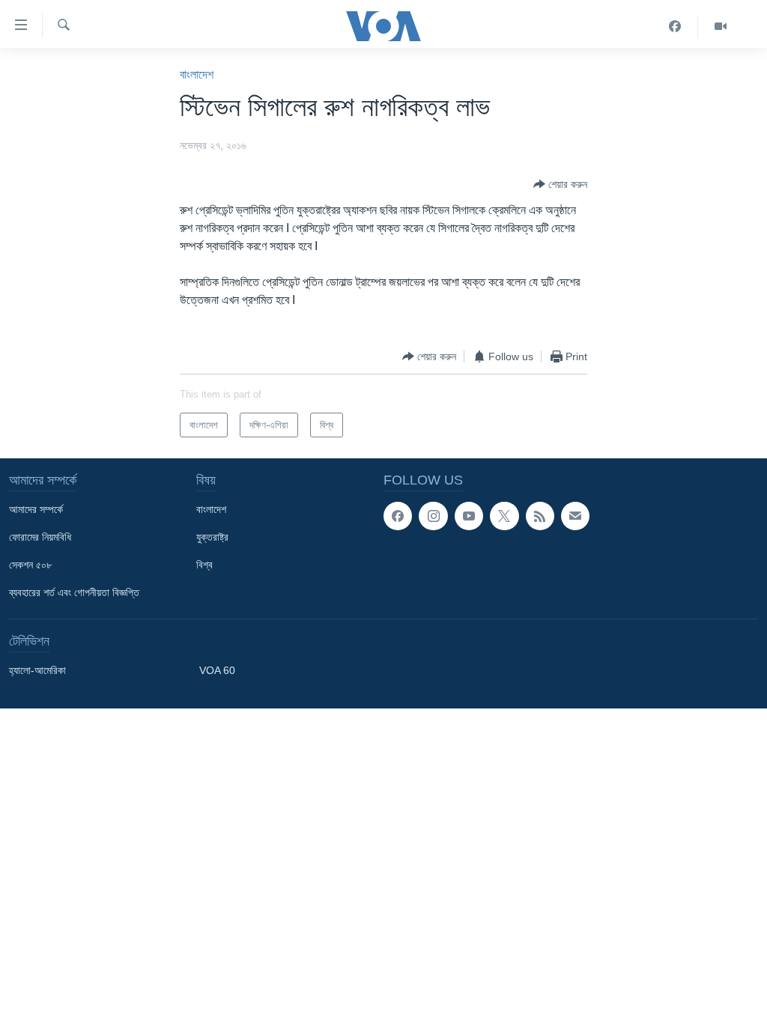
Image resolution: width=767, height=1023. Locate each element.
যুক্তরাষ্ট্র (212, 537)
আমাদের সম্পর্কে (36, 509)
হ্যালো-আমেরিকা (37, 670)
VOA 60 (217, 670)
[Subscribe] (575, 516)
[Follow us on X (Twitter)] (504, 516)
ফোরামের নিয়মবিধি (40, 537)
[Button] (560, 184)
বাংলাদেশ (196, 74)
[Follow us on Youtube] (469, 516)
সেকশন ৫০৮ (30, 565)
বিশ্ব (204, 565)
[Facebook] (675, 26)
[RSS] (540, 516)
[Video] (720, 26)
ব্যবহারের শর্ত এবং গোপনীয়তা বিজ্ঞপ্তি (74, 592)
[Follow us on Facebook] (398, 516)
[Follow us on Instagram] (433, 516)
